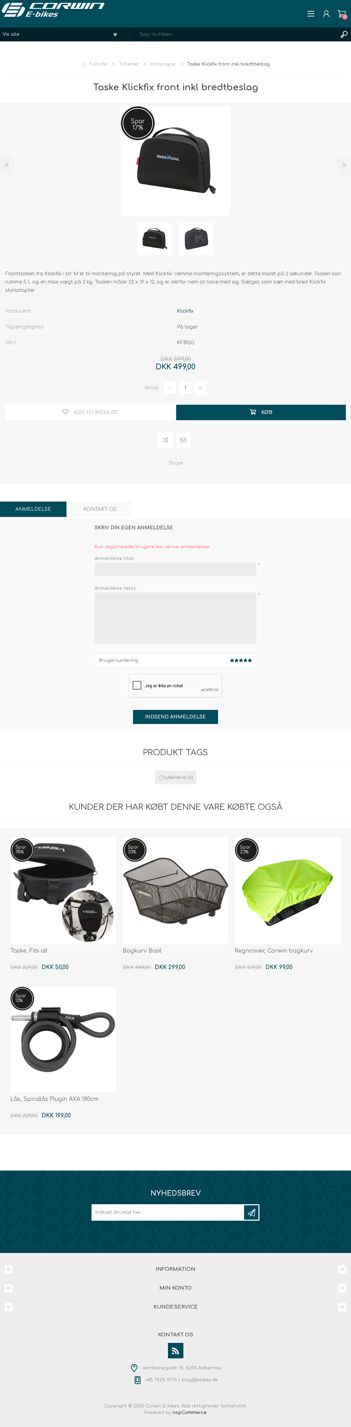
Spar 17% (138, 124)
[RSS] (175, 1350)
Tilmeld (251, 1212)
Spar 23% (245, 849)
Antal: (152, 387)
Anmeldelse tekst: (115, 588)
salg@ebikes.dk (200, 1380)
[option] (155, 238)
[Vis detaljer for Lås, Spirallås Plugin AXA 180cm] (63, 1039)
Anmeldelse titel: (114, 558)
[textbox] (233, 34)
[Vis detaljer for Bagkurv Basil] (175, 891)
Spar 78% (20, 849)
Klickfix (185, 311)
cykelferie (175, 777)
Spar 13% (20, 998)
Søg (344, 34)
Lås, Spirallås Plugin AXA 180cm (54, 1099)
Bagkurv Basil (142, 951)
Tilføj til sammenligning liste (165, 440)
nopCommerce (189, 1412)
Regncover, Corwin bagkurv (274, 951)
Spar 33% (133, 849)
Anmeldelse (33, 509)
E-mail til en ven (183, 440)
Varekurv (341, 13)
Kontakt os (100, 509)
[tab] (33, 509)
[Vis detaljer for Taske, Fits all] (63, 891)
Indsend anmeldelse (175, 717)
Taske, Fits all (28, 951)
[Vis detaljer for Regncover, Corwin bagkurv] (287, 891)
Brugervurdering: (119, 660)
